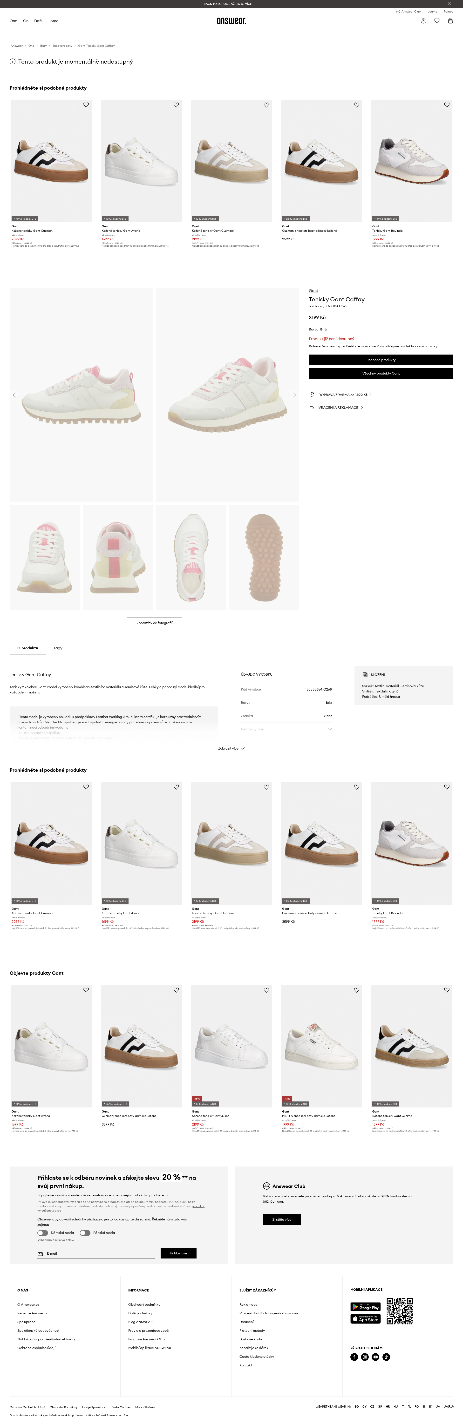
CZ (372, 1406)
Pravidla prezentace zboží (148, 1330)
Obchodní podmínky (144, 1304)
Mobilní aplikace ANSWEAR (149, 1348)
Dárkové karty (250, 1339)
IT (403, 1406)
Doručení (246, 1322)
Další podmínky (140, 1313)
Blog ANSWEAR (140, 1322)
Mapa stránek (145, 1407)
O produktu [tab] (27, 648)
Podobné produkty (381, 360)
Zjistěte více (281, 1219)
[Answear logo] (231, 20)
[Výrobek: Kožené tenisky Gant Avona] (141, 161)
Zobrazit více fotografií (154, 623)
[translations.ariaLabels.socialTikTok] (386, 1357)
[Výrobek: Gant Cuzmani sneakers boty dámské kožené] (321, 161)
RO (417, 1406)
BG (356, 1406)
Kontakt (245, 1365)
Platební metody (252, 1330)
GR (380, 1406)
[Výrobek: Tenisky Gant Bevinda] (411, 161)
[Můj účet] (423, 21)
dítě (38, 20)
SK (430, 1406)
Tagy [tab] (58, 648)
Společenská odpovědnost (38, 1330)
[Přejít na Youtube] (375, 1357)
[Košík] (450, 21)
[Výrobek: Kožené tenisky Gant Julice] (231, 1046)
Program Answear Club (146, 1339)
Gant (313, 290)
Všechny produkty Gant (381, 373)
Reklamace (248, 1304)
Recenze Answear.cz (33, 1313)
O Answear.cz (28, 1304)
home (53, 20)
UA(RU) (449, 1406)
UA (438, 1406)
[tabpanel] (231, 703)
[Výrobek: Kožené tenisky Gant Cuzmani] (51, 161)
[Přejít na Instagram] (365, 1357)
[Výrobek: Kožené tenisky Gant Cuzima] (411, 1046)
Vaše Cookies (121, 1407)
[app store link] (365, 1318)
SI (423, 1406)
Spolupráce (26, 1322)
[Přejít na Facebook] (354, 1357)
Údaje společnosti (95, 1407)
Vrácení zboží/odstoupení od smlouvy (268, 1313)
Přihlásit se (178, 1253)
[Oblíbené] (437, 21)
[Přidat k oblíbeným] (86, 104)
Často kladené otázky (256, 1356)
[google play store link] (365, 1306)
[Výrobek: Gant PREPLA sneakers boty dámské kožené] (321, 1046)
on (25, 20)
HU (396, 1406)
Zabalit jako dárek (253, 1348)
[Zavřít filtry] (449, 4)
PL (409, 1406)
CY (364, 1406)
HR (388, 1406)
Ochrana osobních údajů (36, 1348)
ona (13, 20)
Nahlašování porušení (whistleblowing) (47, 1339)
